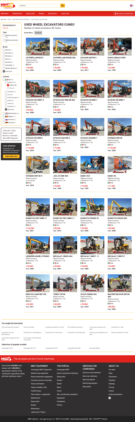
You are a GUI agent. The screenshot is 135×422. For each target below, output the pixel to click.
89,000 (56, 228)
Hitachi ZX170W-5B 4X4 (64, 100)
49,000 (84, 68)
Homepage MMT (63, 370)
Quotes (59, 380)
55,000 (56, 110)
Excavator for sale (117, 327)
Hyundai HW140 (115, 138)
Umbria (10, 100)
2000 (84, 269)
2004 (84, 231)
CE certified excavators (75, 327)
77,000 (56, 148)
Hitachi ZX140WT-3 (35, 100)
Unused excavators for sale (55, 327)
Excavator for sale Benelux (76, 332)
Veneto (10, 103)
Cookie (111, 391)
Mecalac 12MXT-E (116, 256)
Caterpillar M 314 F (30, 348)
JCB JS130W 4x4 (60, 176)
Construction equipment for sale (98, 333)
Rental (59, 384)
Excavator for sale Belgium (32, 332)
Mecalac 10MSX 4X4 (62, 256)
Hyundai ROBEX (94, 348)
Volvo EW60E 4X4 (88, 294)
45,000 (29, 266)
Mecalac (9, 56)
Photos (59, 405)
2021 (30, 231)
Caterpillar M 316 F (52, 348)
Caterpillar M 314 (7, 348)
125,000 (30, 228)
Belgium (11, 116)
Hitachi (8, 50)
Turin (12, 88)
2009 (57, 70)
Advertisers (52, 14)
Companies (61, 401)
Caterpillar (9, 65)
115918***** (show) (99, 419)
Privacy (111, 387)
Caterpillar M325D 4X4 (64, 58)
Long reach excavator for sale (97, 328)
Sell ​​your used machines (92, 373)
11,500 (111, 186)
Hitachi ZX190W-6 (34, 138)
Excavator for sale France (54, 332)
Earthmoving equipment (39, 373)
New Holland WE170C (36, 294)
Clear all (5, 28)
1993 (112, 70)
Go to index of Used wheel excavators (32, 339)
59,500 (84, 304)
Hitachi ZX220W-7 (88, 138)
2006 (112, 231)
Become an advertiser (124, 14)
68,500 (56, 304)
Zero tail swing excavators (10, 327)
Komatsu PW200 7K (89, 218)
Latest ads (65, 14)
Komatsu (9, 53)
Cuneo (13, 85)
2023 (112, 109)
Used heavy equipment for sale (10, 339)
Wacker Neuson (11, 68)
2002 (30, 70)
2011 (57, 151)
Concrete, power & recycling (41, 380)
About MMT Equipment (10, 138)
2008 (30, 113)
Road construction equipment (41, 377)
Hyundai (9, 62)
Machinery (4, 14)
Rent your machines (90, 376)
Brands (41, 14)
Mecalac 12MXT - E (89, 256)
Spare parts (30, 14)
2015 (57, 113)
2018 (30, 151)
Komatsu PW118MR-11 (36, 218)
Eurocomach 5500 (116, 58)
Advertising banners (90, 383)
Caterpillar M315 (34, 58)
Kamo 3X (112, 176)
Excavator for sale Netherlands (8, 333)
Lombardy (11, 91)
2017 (84, 70)
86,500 (111, 307)
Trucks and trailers (37, 384)
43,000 (29, 68)
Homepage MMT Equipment (41, 370)
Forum (59, 391)
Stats (111, 373)
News (59, 387)
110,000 (30, 148)
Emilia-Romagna (13, 97)
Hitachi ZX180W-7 (88, 100)
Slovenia (12, 119)
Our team (112, 370)
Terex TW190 (59, 294)
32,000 (56, 186)
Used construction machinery (67, 373)
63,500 (29, 304)
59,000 (84, 228)
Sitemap (112, 384)
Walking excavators (11, 41)
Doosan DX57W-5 (88, 58)
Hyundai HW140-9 (34, 176)
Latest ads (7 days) (9, 130)
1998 (57, 188)
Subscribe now (11, 156)
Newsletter (87, 387)
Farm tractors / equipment (40, 394)
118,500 (112, 148)
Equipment (61, 398)
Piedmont (11, 82)
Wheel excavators (11, 36)
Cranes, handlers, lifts (39, 387)
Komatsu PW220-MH (117, 218)
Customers (113, 377)
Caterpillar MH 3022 (74, 348)
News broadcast (89, 380)
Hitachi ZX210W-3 (61, 138)
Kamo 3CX (85, 176)
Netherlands (13, 113)
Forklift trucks (36, 391)
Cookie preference (115, 394)
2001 (112, 269)
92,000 (56, 68)
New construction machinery (67, 394)
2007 (57, 269)
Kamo (8, 59)
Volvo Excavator (29, 327)
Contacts (112, 380)
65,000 (29, 110)
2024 (84, 109)
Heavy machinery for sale (119, 332)
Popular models (8, 133)
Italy (10, 79)
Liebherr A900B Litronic (37, 256)
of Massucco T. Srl (32, 62)
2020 (112, 151)
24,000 (111, 68)
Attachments (17, 14)
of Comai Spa (30, 180)
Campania (11, 106)
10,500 (84, 186)
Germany (12, 122)
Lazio (10, 94)
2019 (57, 231)
